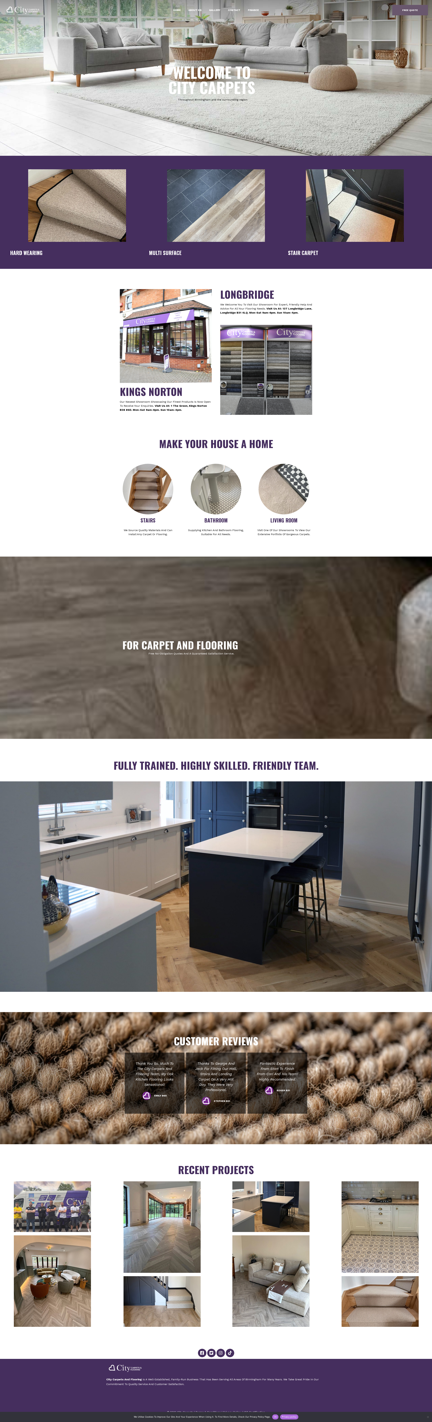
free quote (410, 10)
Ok (275, 1416)
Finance (253, 10)
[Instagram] (221, 1353)
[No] (427, 1417)
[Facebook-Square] (202, 1353)
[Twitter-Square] (211, 1353)
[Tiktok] (230, 1353)
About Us (194, 10)
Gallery (214, 10)
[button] (123, 1083)
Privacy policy (289, 1416)
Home (177, 10)
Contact (234, 10)
